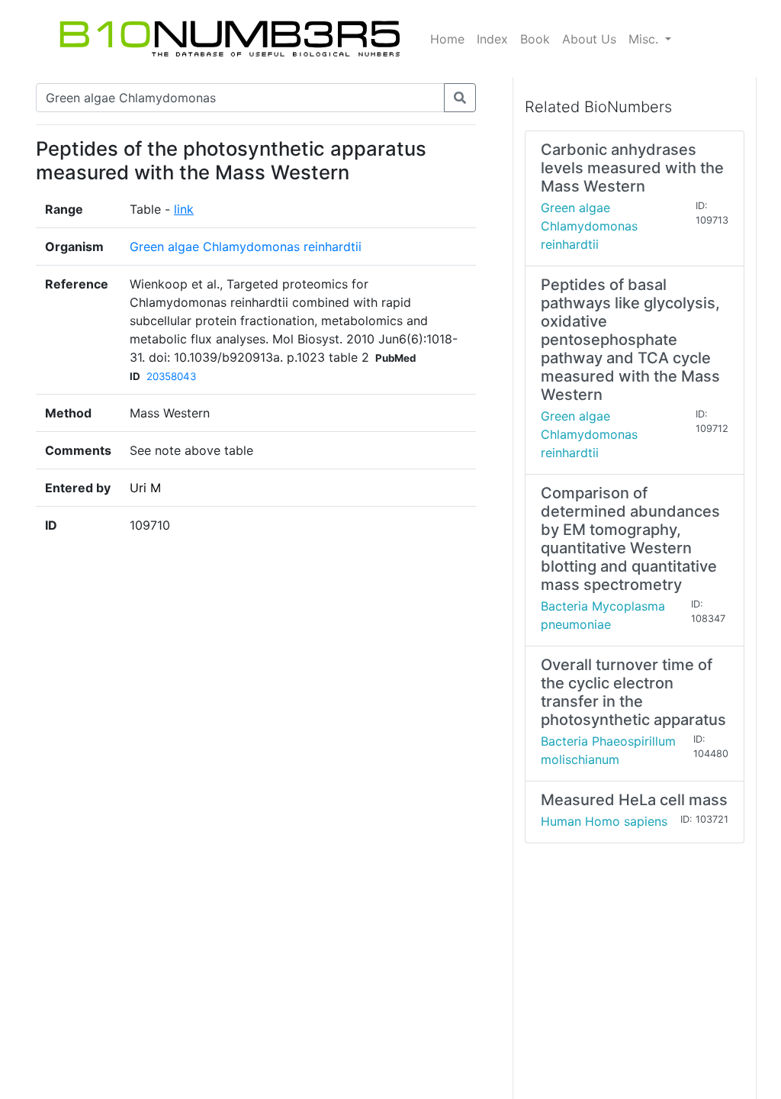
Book (535, 39)
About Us (589, 39)
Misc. (645, 39)
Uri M (145, 487)
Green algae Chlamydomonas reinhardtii (246, 246)
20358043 (171, 376)
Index (492, 39)
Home (447, 39)
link (184, 209)
